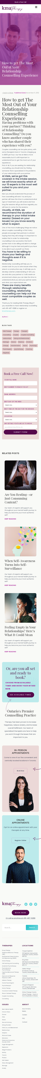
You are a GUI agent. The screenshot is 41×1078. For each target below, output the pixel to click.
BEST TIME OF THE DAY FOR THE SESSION (19, 409)
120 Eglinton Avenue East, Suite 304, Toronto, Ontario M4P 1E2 (30, 954)
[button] (36, 7)
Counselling (5, 998)
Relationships (6, 1030)
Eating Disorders (6, 1025)
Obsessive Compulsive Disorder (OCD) (8, 1041)
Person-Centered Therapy (9, 993)
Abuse (4, 1020)
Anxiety (4, 1068)
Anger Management (7, 1044)
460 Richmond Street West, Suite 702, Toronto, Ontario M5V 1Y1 (30, 963)
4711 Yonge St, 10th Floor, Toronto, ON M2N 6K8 (29, 987)
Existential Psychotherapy (9, 966)
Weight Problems (6, 1050)
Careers (24, 1015)
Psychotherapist (6, 985)
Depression (5, 1047)
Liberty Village (26, 969)
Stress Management (7, 1063)
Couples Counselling (7, 996)
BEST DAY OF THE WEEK (12, 401)
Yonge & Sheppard (28, 985)
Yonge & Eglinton (27, 951)
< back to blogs (7, 93)
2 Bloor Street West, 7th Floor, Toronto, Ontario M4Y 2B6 (30, 979)
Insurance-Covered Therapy (9, 991)
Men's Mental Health (7, 1009)
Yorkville (24, 976)
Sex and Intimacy (7, 1022)
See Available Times (20, 695)
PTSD (3, 1017)
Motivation (5, 1038)
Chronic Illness (6, 1012)
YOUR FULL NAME (10, 380)
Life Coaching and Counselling (10, 963)
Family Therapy (6, 988)
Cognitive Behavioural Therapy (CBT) (10, 973)
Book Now (20, 912)
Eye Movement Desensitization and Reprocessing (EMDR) (10, 957)
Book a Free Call (20, 2)
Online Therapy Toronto (29, 992)
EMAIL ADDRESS (9, 394)
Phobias (4, 1057)
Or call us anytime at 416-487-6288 (20, 918)
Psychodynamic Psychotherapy (6, 969)
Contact (24, 1022)
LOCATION (8, 416)
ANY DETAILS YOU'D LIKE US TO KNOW (18, 423)
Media (24, 1011)
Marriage (4, 1065)
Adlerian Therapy (6, 980)
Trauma (4, 1055)
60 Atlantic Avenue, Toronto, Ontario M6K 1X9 (29, 971)
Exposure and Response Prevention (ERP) (8, 977)
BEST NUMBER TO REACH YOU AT (16, 387)
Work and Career (6, 1035)
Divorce (4, 1014)
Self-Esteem (5, 1060)
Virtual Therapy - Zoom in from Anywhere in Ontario (30, 995)
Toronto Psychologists (8, 983)
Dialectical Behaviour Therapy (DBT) (10, 953)
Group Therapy (6, 950)
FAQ (23, 1018)
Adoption (4, 1033)
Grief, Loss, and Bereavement (10, 1027)
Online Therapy (6, 961)
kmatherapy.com (8, 311)
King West (25, 960)
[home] (12, 8)
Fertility (4, 1052)
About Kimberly (26, 1009)
